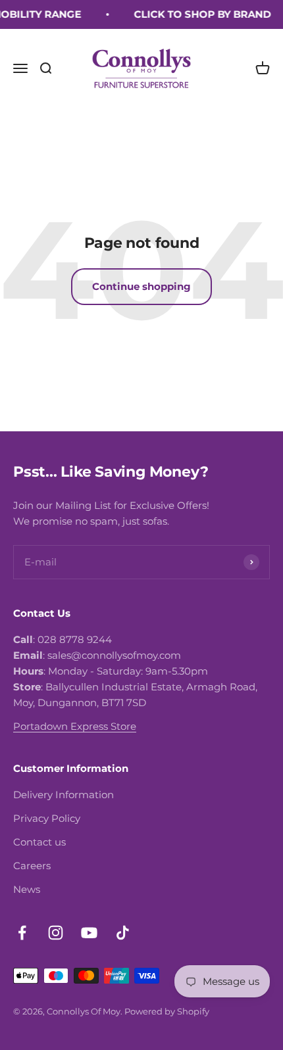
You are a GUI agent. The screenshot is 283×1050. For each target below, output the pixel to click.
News (26, 889)
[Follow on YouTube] (89, 933)
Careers (32, 865)
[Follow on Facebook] (22, 933)
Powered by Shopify (166, 1011)
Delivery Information (63, 794)
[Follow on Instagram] (55, 933)
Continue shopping (141, 286)
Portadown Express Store (74, 726)
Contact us (39, 842)
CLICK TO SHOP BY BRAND (200, 14)
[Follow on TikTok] (123, 933)
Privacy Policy (46, 818)
